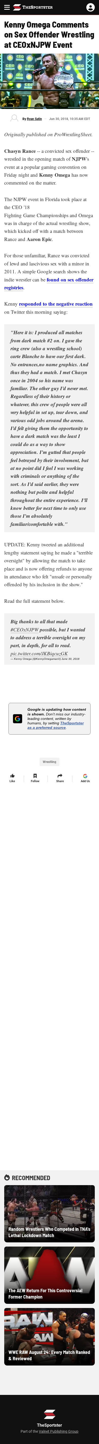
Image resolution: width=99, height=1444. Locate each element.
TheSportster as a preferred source (55, 725)
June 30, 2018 (70, 658)
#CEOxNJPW (25, 629)
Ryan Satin (34, 119)
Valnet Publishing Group (58, 1431)
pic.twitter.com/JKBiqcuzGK (39, 653)
